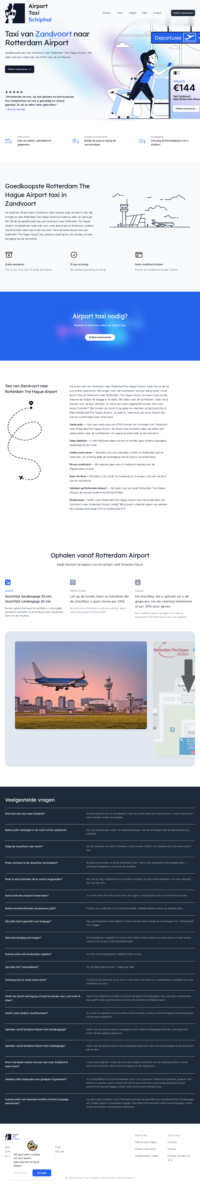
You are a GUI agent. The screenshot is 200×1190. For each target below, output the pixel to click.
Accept (41, 1172)
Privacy (172, 1149)
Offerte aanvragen (146, 1142)
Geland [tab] (9, 590)
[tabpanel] (81, 699)
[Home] (29, 12)
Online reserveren (183, 13)
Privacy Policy (20, 1173)
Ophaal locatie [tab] (78, 590)
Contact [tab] (139, 590)
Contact (172, 1142)
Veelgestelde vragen (147, 1155)
